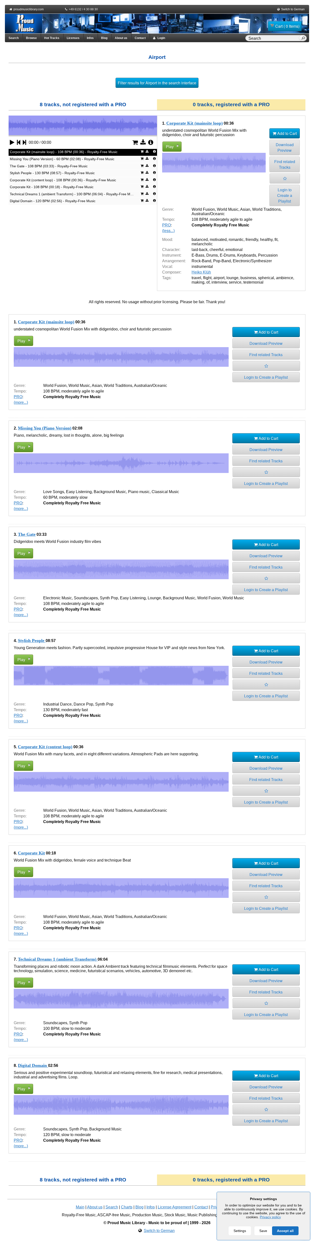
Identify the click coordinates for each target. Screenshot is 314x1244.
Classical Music (165, 492)
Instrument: (171, 255)
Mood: (167, 239)
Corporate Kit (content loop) (45, 746)
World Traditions (266, 209)
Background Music (110, 492)
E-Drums (227, 255)
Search (14, 38)
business (248, 278)
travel (196, 278)
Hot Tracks (51, 38)
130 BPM (51, 710)
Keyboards (246, 255)
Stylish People (32, 640)
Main (80, 1207)
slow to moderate (76, 1028)
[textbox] (273, 38)
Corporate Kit (31, 853)
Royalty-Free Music (79, 1215)
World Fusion (203, 209)
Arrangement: (174, 261)
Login (160, 38)
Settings (240, 1231)
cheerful (216, 250)
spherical (266, 278)
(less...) (168, 231)
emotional (234, 250)
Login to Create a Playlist (284, 195)
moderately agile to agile (231, 219)
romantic (236, 239)
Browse (31, 38)
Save (263, 1231)
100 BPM (51, 1028)
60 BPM (50, 497)
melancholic (202, 244)
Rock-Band (201, 261)
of (207, 282)
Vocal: (167, 266)
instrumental (202, 266)
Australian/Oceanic (208, 214)
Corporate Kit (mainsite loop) (194, 123)
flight (207, 278)
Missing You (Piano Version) (44, 428)
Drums (212, 255)
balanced (200, 239)
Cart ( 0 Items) (287, 26)
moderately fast (74, 710)
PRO (166, 225)
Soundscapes (86, 598)
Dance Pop (83, 704)
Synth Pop (109, 598)
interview (219, 282)
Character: (171, 250)
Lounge (154, 598)
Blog (104, 38)
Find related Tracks (284, 164)
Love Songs (53, 492)
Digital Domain (33, 1065)
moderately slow (73, 497)
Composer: (171, 272)
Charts (126, 1207)
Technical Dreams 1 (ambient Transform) (58, 959)
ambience (284, 278)
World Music (227, 209)
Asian (245, 209)
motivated (218, 239)
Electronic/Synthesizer (252, 261)
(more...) (21, 402)
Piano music (139, 492)
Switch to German (293, 9)
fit (276, 239)
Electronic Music (57, 598)
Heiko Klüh (201, 272)
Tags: (166, 278)
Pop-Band (222, 261)
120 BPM (51, 1135)
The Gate (27, 534)
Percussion (268, 255)
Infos (90, 38)
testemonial (253, 282)
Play (170, 146)
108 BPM (200, 219)
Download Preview (285, 147)
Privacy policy (270, 1217)
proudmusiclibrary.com (28, 9)
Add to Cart (286, 133)
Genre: (168, 209)
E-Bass (198, 255)
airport (218, 278)
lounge (232, 278)
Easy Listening (79, 492)
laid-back (200, 250)
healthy (266, 239)
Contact (140, 38)
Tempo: (168, 219)
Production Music (147, 1215)
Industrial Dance (57, 704)
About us (121, 38)
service (235, 282)
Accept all (285, 1231)
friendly (252, 239)
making (198, 282)
